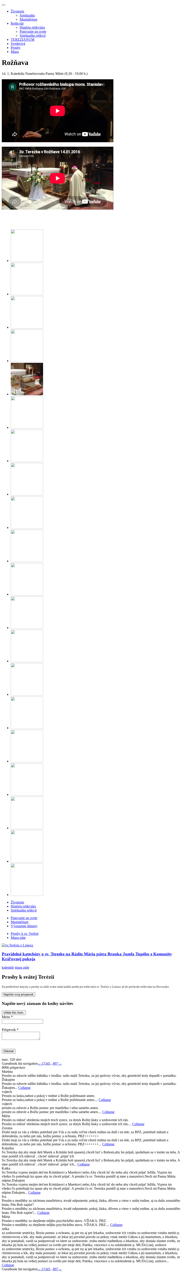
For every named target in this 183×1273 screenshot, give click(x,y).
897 (55, 1063)
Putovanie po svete (33, 31)
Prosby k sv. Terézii (24, 933)
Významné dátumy (24, 926)
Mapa (15, 52)
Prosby (16, 47)
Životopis (17, 11)
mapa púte (22, 967)
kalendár (8, 967)
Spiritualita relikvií (33, 35)
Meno (7, 1017)
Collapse (24, 1088)
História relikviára (32, 27)
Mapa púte (18, 938)
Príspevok (10, 1030)
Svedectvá (18, 43)
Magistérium (28, 19)
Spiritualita (27, 15)
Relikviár (17, 23)
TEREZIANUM (22, 39)
